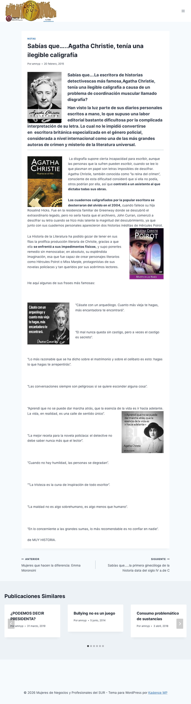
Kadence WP (157, 692)
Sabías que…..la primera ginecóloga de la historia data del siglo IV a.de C (139, 565)
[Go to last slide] (11, 624)
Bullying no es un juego (94, 613)
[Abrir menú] (183, 11)
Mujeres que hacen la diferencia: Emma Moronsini (51, 565)
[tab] (88, 646)
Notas (31, 38)
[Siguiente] (179, 624)
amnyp (36, 63)
